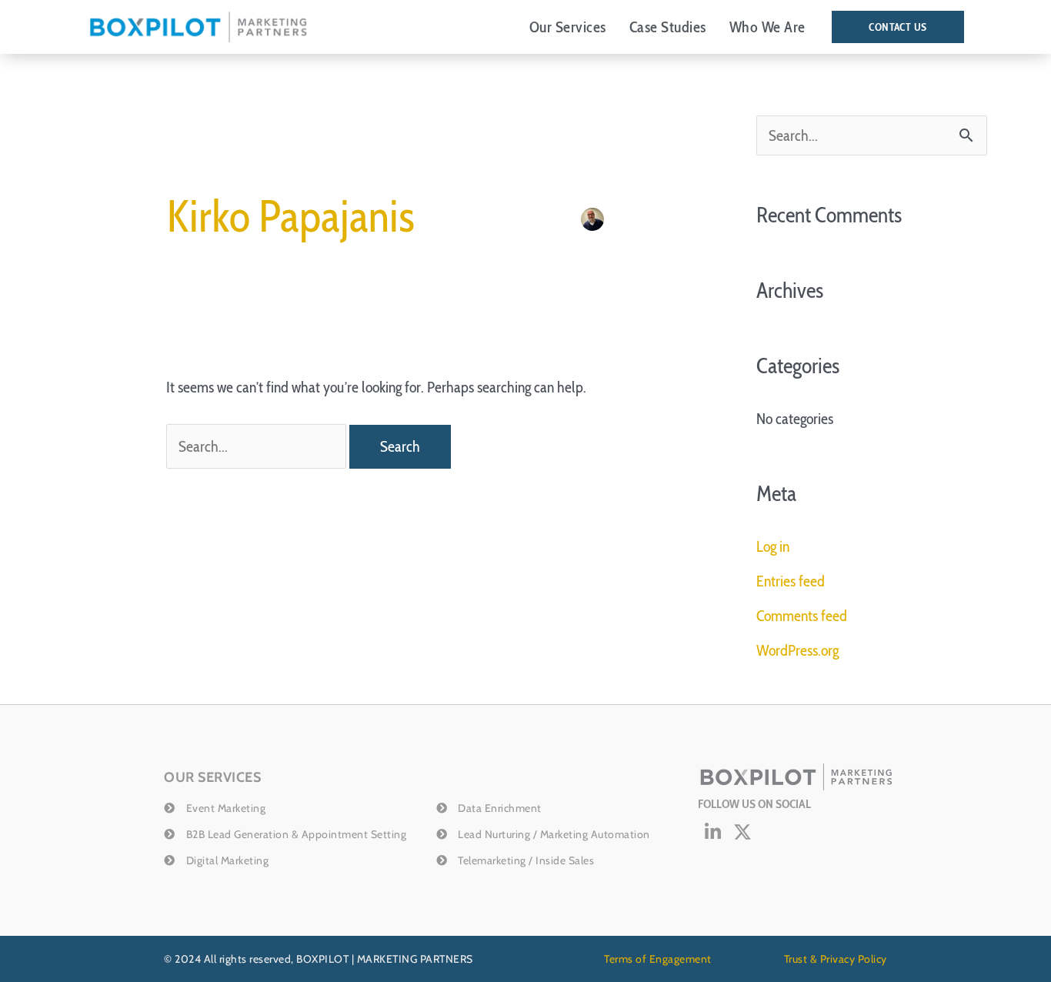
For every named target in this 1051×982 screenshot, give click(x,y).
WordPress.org (797, 650)
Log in (772, 546)
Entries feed (790, 581)
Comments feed (801, 615)
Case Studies (667, 27)
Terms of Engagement (658, 959)
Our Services (567, 27)
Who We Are (767, 27)
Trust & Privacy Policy (835, 959)
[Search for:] (257, 446)
